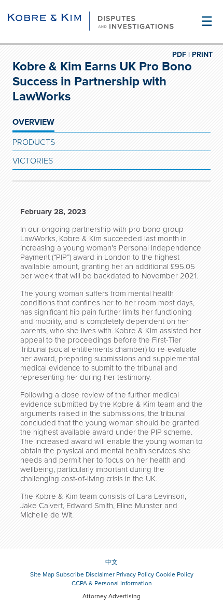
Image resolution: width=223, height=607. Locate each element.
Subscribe (70, 574)
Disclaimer (100, 574)
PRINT (202, 54)
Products (33, 142)
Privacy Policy (135, 574)
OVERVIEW (33, 122)
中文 (111, 562)
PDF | (181, 54)
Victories (32, 161)
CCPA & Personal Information (112, 583)
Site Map (42, 574)
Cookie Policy (174, 574)
